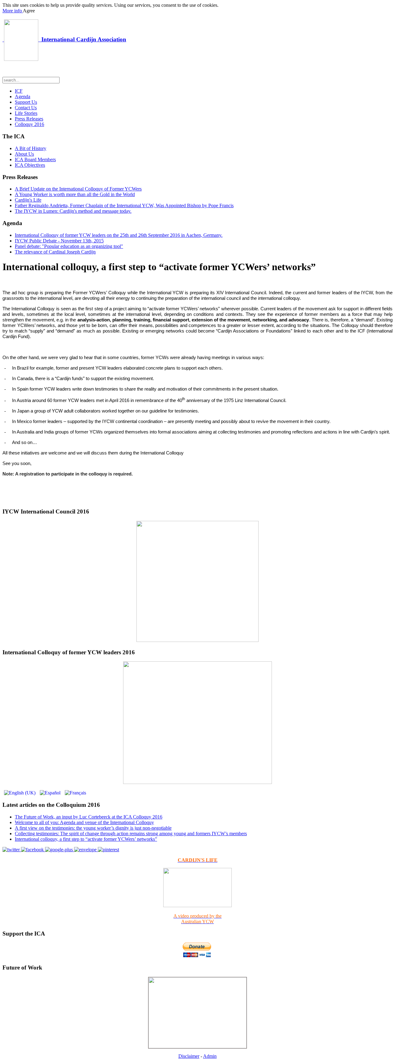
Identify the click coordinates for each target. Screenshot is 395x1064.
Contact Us (26, 107)
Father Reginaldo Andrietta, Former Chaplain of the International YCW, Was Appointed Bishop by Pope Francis (124, 205)
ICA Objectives (30, 165)
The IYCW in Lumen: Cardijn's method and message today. (73, 211)
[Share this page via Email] (86, 849)
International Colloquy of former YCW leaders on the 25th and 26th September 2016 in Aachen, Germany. (118, 235)
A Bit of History (30, 148)
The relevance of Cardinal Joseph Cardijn (55, 251)
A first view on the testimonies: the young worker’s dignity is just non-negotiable (93, 828)
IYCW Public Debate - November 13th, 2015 (59, 240)
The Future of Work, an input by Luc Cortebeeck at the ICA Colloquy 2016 (88, 816)
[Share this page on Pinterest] (108, 849)
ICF (19, 91)
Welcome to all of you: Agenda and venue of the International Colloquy (84, 822)
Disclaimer (188, 1056)
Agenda (22, 96)
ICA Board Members (35, 159)
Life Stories (26, 113)
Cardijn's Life (28, 200)
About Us (24, 154)
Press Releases (29, 118)
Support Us (26, 102)
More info (12, 10)
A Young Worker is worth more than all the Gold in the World (75, 194)
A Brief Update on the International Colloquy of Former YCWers (78, 188)
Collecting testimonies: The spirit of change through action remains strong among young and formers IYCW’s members (131, 833)
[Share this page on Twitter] (11, 849)
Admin (210, 1056)
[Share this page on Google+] (59, 849)
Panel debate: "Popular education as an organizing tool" (69, 246)
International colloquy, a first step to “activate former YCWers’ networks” (86, 839)
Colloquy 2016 (29, 124)
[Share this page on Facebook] (33, 849)
